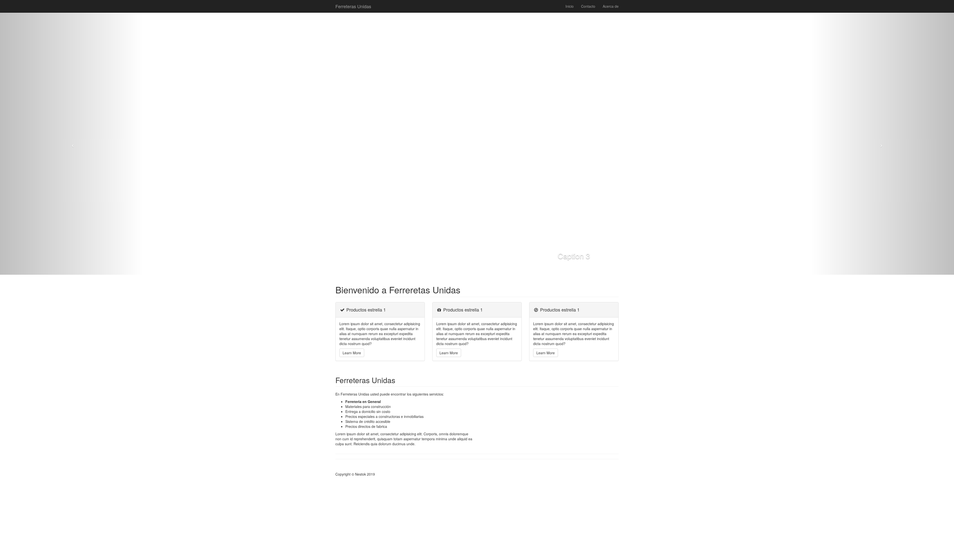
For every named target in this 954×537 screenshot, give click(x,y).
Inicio (569, 6)
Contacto (588, 6)
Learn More (352, 352)
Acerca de (611, 6)
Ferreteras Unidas (353, 6)
